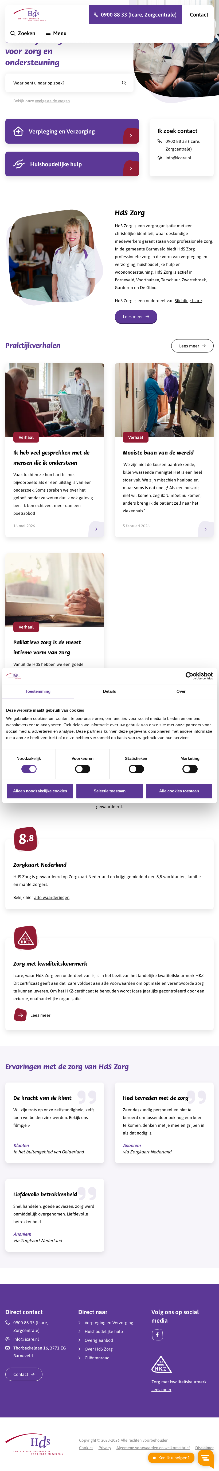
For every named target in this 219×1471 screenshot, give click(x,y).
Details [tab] (109, 691)
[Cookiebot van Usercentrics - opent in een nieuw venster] (189, 676)
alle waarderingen (51, 897)
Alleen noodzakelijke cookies (40, 791)
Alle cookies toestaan (179, 791)
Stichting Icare (188, 300)
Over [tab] (181, 691)
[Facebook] (157, 1335)
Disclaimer (204, 1447)
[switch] (82, 769)
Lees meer (40, 1015)
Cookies (86, 1447)
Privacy (105, 1447)
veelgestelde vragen (52, 101)
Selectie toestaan (110, 791)
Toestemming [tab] (37, 691)
